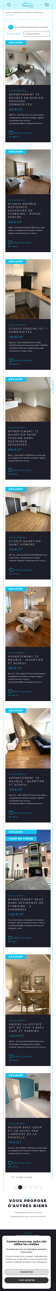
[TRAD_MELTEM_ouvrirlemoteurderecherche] (9, 5)
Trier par (13, 33)
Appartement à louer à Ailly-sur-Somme (28, 1216)
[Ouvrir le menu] (47, 5)
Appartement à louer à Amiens (28, 1212)
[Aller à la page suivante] (41, 1187)
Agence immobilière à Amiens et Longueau (24, 13)
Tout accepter (26, 1280)
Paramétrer (26, 1272)
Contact (52, 386)
